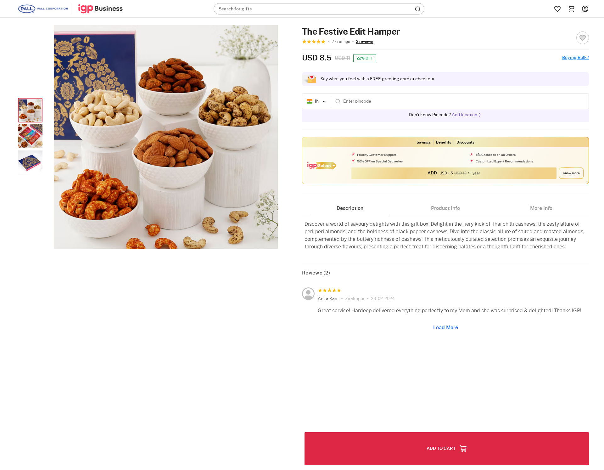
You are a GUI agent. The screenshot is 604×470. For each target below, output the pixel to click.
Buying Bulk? (575, 57)
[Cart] (571, 9)
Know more (571, 173)
